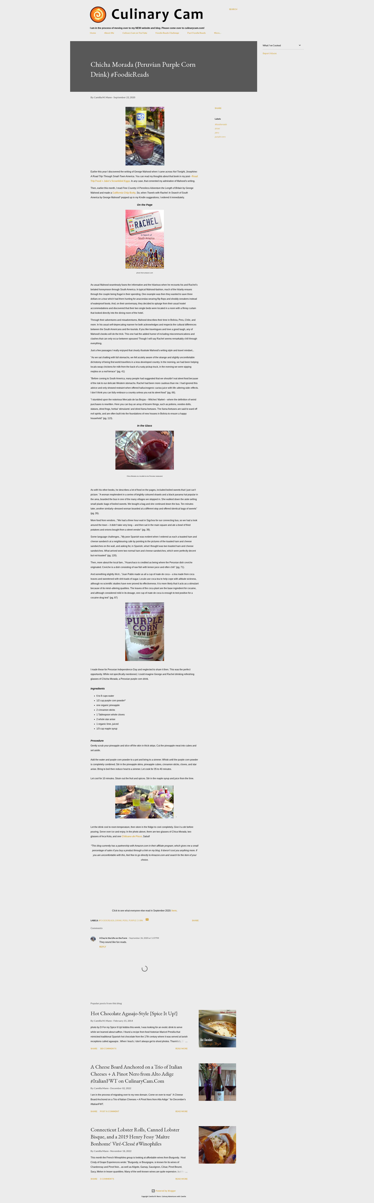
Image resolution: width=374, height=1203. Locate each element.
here (174, 910)
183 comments (108, 1048)
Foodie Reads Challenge (167, 33)
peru (217, 132)
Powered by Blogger (165, 1190)
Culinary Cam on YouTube (134, 33)
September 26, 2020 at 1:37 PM (144, 938)
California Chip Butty (124, 192)
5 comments (107, 1179)
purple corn (220, 136)
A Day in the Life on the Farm (113, 938)
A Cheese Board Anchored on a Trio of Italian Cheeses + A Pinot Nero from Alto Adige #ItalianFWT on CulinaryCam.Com (136, 1073)
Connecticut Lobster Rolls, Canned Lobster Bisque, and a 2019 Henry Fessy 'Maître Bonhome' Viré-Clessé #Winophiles (135, 1136)
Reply (102, 946)
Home (93, 33)
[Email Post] (147, 920)
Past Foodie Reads (196, 33)
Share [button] (218, 108)
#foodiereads (221, 124)
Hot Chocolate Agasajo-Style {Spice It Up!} (134, 1013)
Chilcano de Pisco (132, 836)
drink (217, 128)
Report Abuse (270, 53)
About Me (109, 33)
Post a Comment (109, 1111)
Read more (181, 1048)
